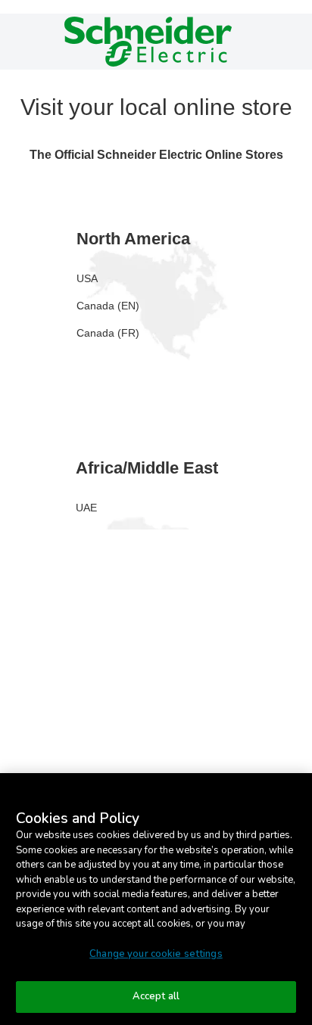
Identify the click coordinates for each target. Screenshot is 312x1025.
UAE (86, 508)
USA (87, 278)
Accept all (156, 996)
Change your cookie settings (156, 954)
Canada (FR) (107, 333)
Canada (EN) (107, 306)
